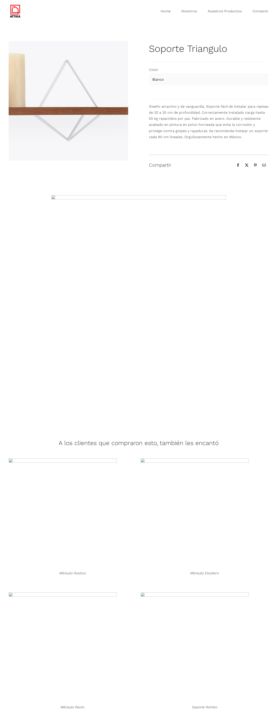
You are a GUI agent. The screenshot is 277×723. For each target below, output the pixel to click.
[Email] (264, 165)
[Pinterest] (255, 165)
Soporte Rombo (204, 707)
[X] (246, 165)
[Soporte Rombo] (195, 646)
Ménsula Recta (72, 707)
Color (153, 70)
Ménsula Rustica (72, 573)
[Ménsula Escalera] (195, 512)
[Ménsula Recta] (63, 646)
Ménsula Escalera (204, 573)
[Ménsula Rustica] (63, 512)
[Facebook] (238, 165)
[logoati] (15, 5)
